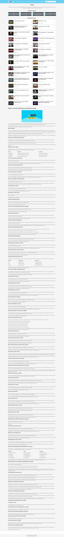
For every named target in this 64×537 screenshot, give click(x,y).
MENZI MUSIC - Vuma (42, 20)
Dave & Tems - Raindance (43, 66)
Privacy (26, 532)
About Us (20, 532)
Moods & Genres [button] (31, 1)
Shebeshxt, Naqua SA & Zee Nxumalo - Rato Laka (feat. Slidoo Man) (46, 90)
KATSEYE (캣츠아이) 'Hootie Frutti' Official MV (21, 96)
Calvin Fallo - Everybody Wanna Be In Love (21, 90)
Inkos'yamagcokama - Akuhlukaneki (45, 49)
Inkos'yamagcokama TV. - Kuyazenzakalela (46, 32)
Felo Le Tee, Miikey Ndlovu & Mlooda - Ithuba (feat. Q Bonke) (22, 55)
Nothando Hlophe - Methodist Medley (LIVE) (46, 38)
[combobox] (50, 1)
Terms (35, 532)
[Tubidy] (11, 2)
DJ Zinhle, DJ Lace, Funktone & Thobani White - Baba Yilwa (21, 102)
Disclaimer (29, 532)
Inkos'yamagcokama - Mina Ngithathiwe (21, 43)
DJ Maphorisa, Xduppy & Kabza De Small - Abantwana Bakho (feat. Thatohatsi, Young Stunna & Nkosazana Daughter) (21, 79)
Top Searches (21, 1)
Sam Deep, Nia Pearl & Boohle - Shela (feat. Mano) (46, 96)
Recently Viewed (26, 1)
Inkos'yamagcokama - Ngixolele (44, 43)
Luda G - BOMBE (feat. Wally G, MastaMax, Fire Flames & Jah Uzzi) (46, 55)
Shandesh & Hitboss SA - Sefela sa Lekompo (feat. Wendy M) (46, 61)
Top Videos (17, 1)
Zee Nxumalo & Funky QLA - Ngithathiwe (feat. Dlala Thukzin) (21, 49)
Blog (39, 1)
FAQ (23, 532)
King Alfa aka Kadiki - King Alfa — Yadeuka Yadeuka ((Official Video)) (21, 67)
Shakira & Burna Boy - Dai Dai (19, 20)
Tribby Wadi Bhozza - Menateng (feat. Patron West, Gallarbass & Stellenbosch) (22, 73)
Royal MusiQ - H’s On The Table (44, 26)
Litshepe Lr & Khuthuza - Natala (44, 84)
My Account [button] (35, 1)
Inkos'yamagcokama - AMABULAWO (20, 38)
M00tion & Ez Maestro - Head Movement (21, 84)
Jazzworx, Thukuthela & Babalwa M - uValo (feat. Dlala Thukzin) (46, 73)
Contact (39, 532)
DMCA (33, 532)
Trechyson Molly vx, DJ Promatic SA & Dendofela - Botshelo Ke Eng (20, 26)
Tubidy (9, 123)
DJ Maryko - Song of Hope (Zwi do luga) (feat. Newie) (22, 32)
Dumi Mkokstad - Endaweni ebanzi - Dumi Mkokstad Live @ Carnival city (46, 102)
